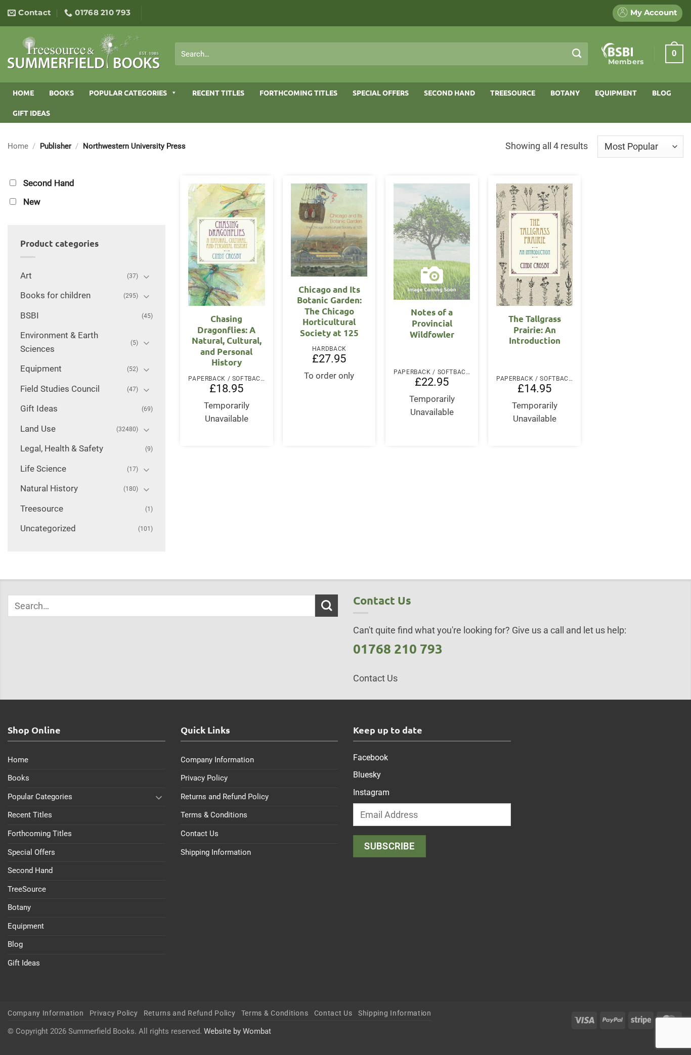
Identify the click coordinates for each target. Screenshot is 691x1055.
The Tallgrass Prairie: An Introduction (534, 329)
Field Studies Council (60, 389)
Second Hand (449, 92)
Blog (661, 92)
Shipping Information (216, 852)
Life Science (43, 469)
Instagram (371, 792)
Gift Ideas (31, 112)
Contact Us (200, 833)
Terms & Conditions (214, 814)
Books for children (55, 295)
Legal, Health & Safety (61, 448)
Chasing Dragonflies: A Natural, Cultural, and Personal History (227, 340)
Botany (565, 92)
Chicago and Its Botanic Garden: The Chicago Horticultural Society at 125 (329, 311)
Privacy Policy (204, 778)
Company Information (217, 759)
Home (23, 92)
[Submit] (577, 53)
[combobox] (381, 54)
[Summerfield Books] (84, 51)
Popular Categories (128, 92)
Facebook (370, 757)
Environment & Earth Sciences (59, 342)
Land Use (38, 429)
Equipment (616, 92)
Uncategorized (48, 528)
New (31, 202)
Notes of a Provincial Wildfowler (432, 323)
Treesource (41, 509)
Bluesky (367, 774)
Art (26, 276)
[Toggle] (147, 276)
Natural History (49, 488)
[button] (674, 53)
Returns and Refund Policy (225, 796)
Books (61, 92)
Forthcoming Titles (298, 92)
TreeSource (512, 92)
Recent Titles (218, 92)
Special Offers (381, 92)
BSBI (29, 315)
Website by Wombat (237, 1031)
